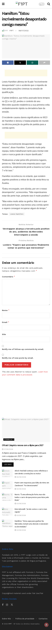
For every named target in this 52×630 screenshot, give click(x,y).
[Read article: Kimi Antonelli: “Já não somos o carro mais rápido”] (7, 511)
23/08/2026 (21, 503)
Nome (5, 310)
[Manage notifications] (46, 625)
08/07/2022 (24, 31)
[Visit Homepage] (21, 4)
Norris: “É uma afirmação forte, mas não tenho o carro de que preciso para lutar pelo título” (32, 497)
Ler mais (9, 464)
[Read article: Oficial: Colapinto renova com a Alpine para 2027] (26, 430)
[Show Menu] (3, 4)
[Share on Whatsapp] (32, 62)
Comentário (8, 276)
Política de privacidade (24, 619)
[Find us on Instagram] (7, 604)
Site (4, 334)
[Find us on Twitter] (12, 604)
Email (5, 322)
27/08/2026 (8, 449)
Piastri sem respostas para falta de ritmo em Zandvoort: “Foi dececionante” (32, 484)
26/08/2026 (21, 477)
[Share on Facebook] (8, 62)
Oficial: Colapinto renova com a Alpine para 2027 (22, 445)
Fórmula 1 (8, 439)
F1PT (11, 31)
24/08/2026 (21, 489)
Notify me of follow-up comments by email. (23, 349)
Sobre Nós (6, 619)
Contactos (43, 619)
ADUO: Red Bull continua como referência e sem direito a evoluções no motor (31, 472)
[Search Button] (48, 4)
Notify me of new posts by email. (17, 358)
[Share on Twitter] (20, 62)
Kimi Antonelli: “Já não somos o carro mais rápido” (31, 510)
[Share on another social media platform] (44, 62)
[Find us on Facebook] (2, 604)
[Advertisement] (26, 73)
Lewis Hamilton (16, 214)
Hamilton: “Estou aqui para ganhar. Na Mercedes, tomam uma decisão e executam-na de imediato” (32, 524)
